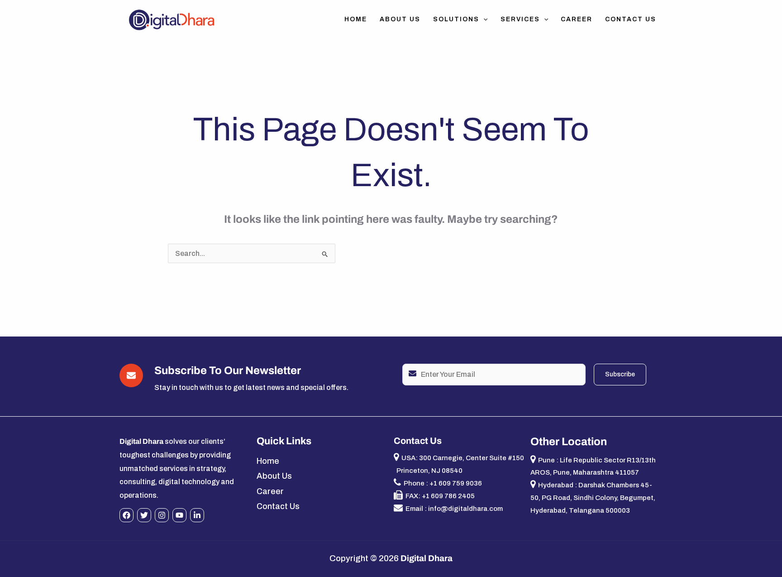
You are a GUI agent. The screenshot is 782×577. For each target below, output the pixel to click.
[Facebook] (126, 515)
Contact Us (630, 19)
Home (355, 19)
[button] (483, 19)
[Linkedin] (197, 515)
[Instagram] (162, 515)
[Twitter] (144, 515)
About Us (400, 19)
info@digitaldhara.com (465, 508)
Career (576, 19)
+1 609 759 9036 (455, 483)
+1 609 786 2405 (448, 496)
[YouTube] (179, 515)
